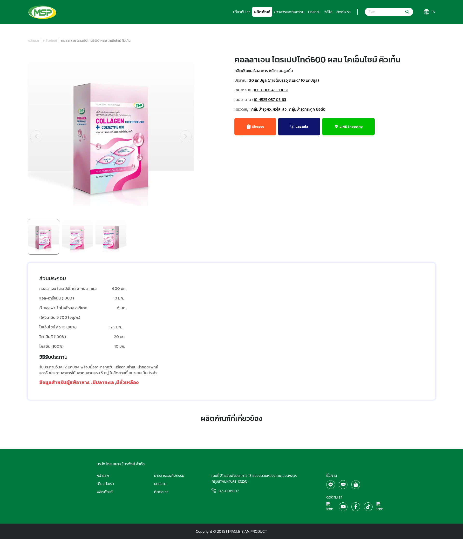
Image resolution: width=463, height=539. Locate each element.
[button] (36, 136)
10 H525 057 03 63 (270, 99)
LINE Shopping (351, 126)
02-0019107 (229, 491)
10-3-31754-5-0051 (271, 90)
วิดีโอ (328, 12)
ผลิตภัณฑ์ (262, 12)
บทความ (314, 12)
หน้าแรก (33, 40)
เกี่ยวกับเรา (241, 12)
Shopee (258, 126)
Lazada (302, 126)
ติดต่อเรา (343, 12)
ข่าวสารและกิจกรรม (289, 12)
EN (433, 12)
